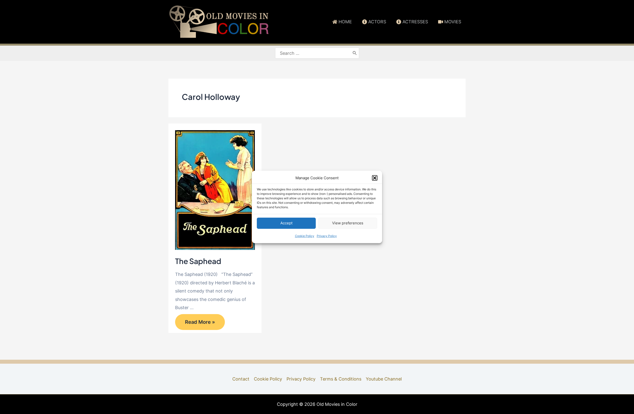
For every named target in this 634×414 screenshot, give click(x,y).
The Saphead (198, 261)
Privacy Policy (327, 236)
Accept (286, 223)
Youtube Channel (384, 379)
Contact (240, 379)
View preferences (347, 223)
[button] (374, 178)
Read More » (200, 323)
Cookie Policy (304, 236)
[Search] (355, 53)
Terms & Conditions (340, 379)
